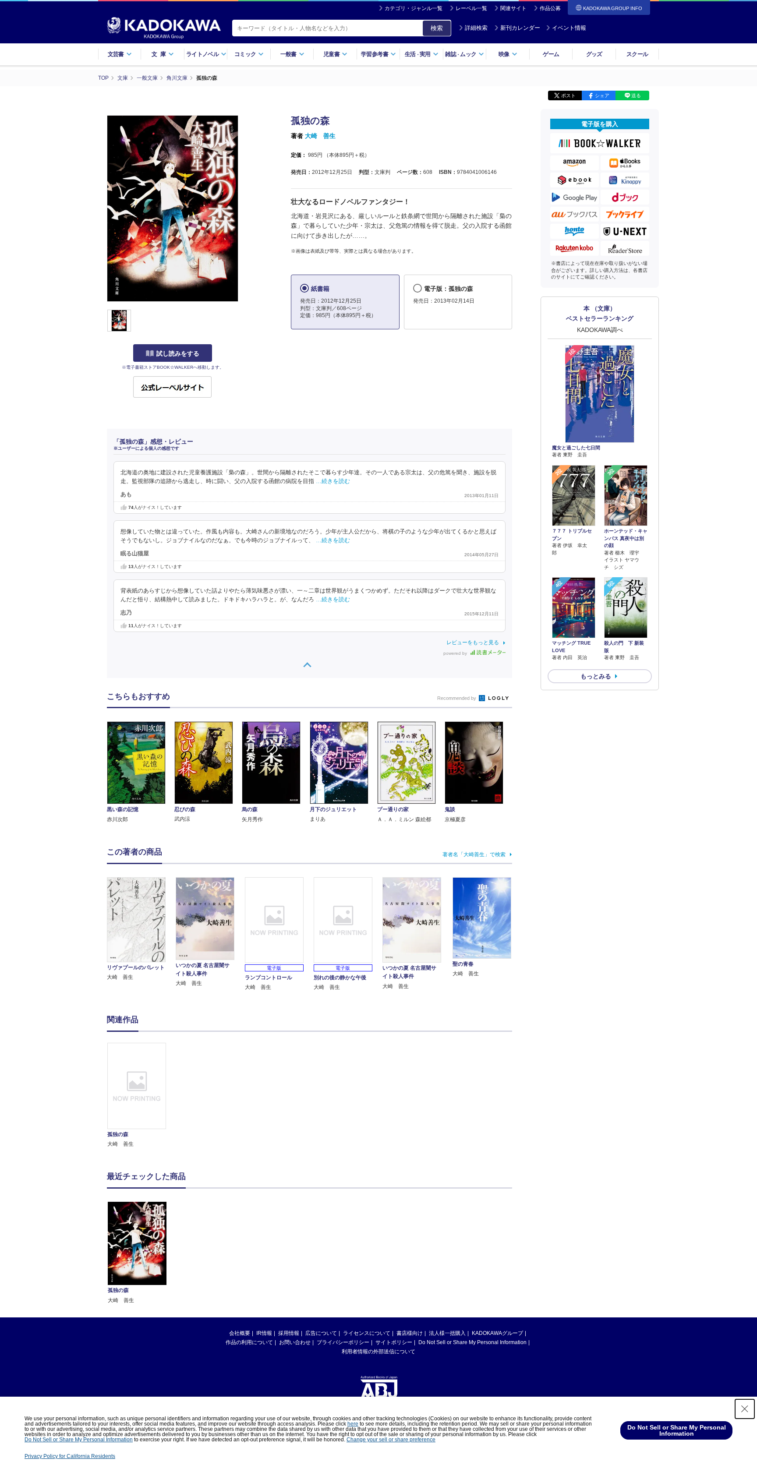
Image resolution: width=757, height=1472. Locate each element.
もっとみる (595, 676)
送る (636, 95)
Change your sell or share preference (391, 1439)
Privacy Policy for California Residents (70, 1456)
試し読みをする (177, 353)
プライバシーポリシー (343, 1342)
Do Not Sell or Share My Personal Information (472, 1342)
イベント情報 (569, 28)
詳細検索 (476, 28)
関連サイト (513, 8)
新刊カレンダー (520, 28)
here (352, 1423)
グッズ (594, 54)
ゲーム (551, 54)
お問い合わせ (295, 1342)
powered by (455, 653)
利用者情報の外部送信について (378, 1351)
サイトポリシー (393, 1342)
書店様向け (409, 1333)
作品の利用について (249, 1342)
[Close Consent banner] (744, 1409)
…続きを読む (333, 481)
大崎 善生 (320, 135)
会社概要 (239, 1333)
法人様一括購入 (447, 1333)
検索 (437, 28)
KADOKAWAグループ (497, 1333)
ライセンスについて (366, 1333)
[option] (141, 1095)
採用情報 (288, 1333)
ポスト (568, 95)
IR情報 (264, 1333)
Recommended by (457, 698)
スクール (637, 54)
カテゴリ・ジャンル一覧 (413, 8)
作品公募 (550, 8)
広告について (321, 1333)
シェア (602, 95)
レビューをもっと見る (472, 642)
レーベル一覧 (471, 8)
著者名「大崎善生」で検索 (474, 854)
